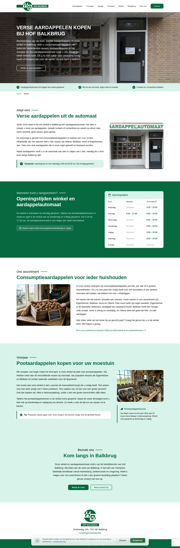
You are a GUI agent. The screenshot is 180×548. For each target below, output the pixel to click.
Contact (157, 6)
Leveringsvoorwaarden (90, 533)
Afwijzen (122, 540)
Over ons (143, 6)
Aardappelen (77, 6)
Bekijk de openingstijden (31, 68)
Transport (111, 6)
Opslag (100, 6)
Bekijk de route (78, 487)
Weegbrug (132, 6)
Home (19, 94)
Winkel (121, 6)
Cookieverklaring (59, 542)
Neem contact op (101, 487)
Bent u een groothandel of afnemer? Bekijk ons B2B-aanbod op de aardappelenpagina (109, 330)
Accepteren (138, 540)
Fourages (90, 6)
